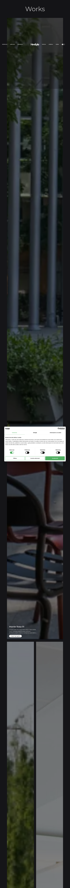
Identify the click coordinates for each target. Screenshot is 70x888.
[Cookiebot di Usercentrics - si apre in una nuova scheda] (59, 429)
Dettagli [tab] (35, 432)
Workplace (4, 44)
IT (62, 44)
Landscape (12, 44)
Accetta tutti (55, 458)
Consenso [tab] (14, 432)
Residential (20, 44)
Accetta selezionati (35, 458)
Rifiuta (15, 458)
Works (57, 44)
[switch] (27, 453)
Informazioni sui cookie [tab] (55, 432)
